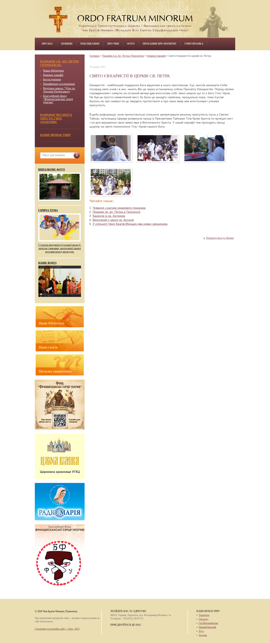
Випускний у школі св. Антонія (113, 220)
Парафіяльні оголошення (59, 84)
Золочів (203, 635)
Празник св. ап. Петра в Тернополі (116, 211)
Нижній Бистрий (207, 627)
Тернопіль (204, 615)
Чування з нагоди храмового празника (119, 207)
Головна (94, 55)
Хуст (201, 631)
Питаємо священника (55, 371)
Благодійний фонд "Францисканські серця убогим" (58, 99)
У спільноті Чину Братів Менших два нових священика (130, 224)
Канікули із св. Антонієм (109, 216)
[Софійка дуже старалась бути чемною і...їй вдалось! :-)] (110, 182)
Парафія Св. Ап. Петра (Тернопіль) (123, 55)
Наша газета (48, 347)
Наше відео (47, 262)
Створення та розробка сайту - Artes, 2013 (57, 628)
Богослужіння (52, 79)
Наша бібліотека (53, 70)
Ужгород (203, 619)
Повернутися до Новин (220, 237)
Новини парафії (53, 75)
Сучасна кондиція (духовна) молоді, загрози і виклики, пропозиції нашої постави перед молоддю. (59, 248)
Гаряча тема (48, 210)
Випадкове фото (51, 169)
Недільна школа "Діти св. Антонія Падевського (59, 90)
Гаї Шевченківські (208, 623)
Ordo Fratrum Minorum (135, 17)
